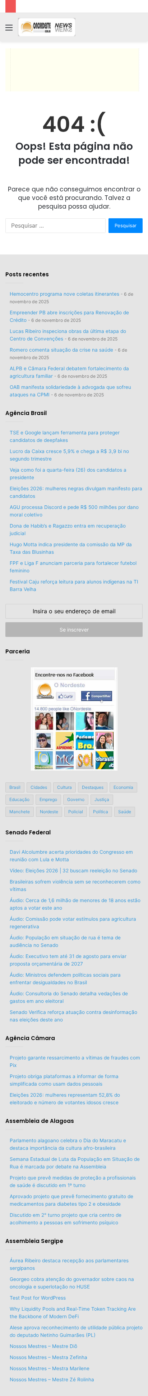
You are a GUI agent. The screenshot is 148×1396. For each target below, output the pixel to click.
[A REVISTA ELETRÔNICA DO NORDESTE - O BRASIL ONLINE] (46, 27)
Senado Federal (28, 832)
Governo (75, 799)
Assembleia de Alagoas (39, 1121)
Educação (19, 799)
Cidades (39, 787)
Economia (123, 787)
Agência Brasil (26, 413)
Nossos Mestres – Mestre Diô (43, 1346)
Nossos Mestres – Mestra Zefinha (48, 1357)
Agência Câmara (30, 1038)
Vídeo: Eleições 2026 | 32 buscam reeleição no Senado (73, 870)
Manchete (19, 811)
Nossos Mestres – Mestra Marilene (49, 1368)
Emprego (48, 799)
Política (100, 811)
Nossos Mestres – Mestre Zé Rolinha (52, 1379)
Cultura (64, 787)
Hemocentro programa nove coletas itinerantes (64, 294)
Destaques (92, 787)
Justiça (101, 799)
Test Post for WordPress (38, 1298)
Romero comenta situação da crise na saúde (61, 350)
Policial (75, 811)
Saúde (124, 811)
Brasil (14, 787)
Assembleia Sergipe (34, 1241)
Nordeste (49, 811)
